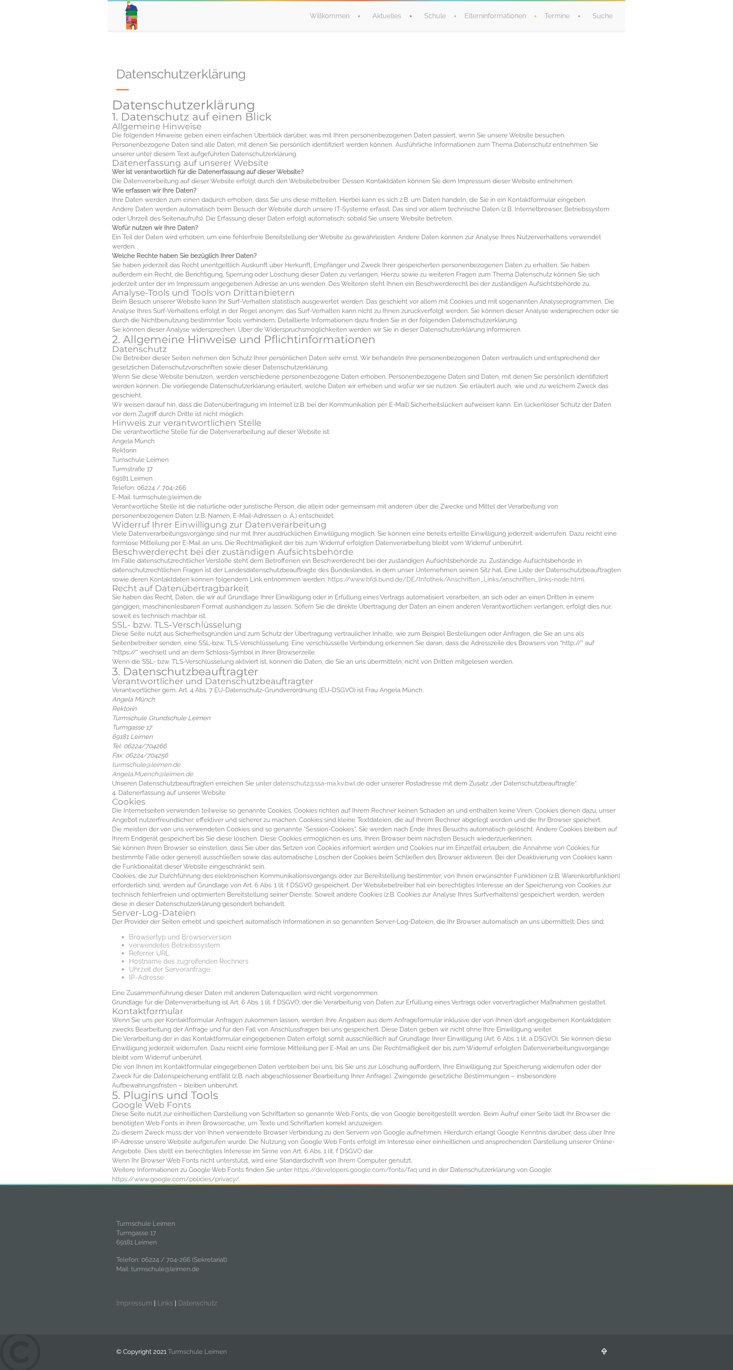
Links (165, 1303)
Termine (557, 16)
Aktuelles (386, 16)
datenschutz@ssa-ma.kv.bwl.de (318, 783)
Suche (603, 16)
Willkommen (330, 16)
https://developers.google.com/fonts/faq (355, 1170)
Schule (435, 16)
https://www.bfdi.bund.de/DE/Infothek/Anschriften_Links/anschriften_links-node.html (456, 579)
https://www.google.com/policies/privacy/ (175, 1179)
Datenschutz (197, 1303)
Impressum (134, 1303)
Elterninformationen (495, 16)
